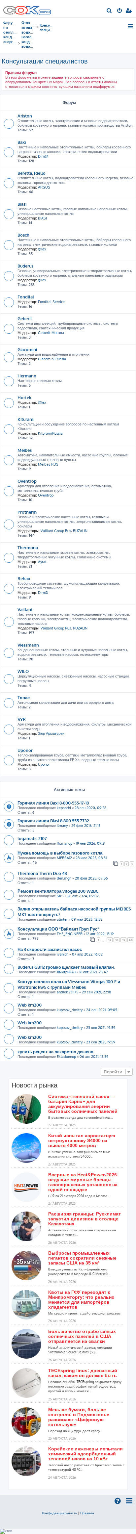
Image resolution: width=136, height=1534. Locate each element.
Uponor (25, 750)
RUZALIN (80, 530)
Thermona (27, 547)
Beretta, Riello (31, 173)
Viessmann (28, 645)
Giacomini (27, 349)
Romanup (64, 843)
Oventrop (27, 481)
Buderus (25, 265)
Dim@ (43, 156)
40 (131, 940)
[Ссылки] (130, 26)
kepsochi (64, 807)
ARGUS (44, 187)
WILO (23, 671)
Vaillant (25, 609)
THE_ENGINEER (70, 934)
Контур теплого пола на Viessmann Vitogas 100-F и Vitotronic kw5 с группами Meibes (68, 984)
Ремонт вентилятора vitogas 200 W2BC (57, 891)
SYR (21, 719)
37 (109, 940)
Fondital (25, 296)
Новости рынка (34, 1085)
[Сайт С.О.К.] (27, 9)
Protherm (27, 512)
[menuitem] (109, 11)
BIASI (42, 218)
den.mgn (64, 878)
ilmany (62, 825)
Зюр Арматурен (51, 733)
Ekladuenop (66, 1056)
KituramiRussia (50, 433)
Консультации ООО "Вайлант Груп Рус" (58, 929)
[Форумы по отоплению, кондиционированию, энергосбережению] (44, 13)
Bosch (23, 235)
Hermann (26, 375)
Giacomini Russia (52, 359)
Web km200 (29, 1005)
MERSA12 (64, 858)
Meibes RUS (48, 464)
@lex (42, 249)
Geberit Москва (51, 332)
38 (116, 940)
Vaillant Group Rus (56, 530)
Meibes (24, 450)
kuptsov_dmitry (70, 1010)
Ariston (24, 115)
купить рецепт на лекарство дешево (55, 1051)
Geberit (24, 318)
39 (123, 940)
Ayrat (42, 561)
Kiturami (25, 419)
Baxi (21, 142)
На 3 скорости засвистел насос (49, 949)
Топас (23, 697)
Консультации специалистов (45, 61)
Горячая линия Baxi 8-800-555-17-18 (53, 802)
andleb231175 (67, 992)
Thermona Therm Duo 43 (42, 873)
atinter (62, 919)
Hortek (24, 397)
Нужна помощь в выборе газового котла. (60, 853)
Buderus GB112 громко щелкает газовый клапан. (66, 967)
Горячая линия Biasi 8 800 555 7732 (53, 820)
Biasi (21, 204)
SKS (60, 896)
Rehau (23, 578)
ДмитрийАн (66, 972)
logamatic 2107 (32, 838)
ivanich (62, 954)
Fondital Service (51, 301)
